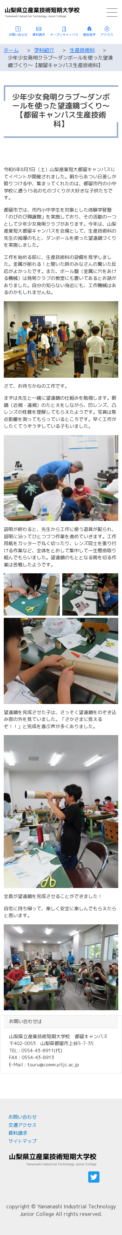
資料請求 (17, 1133)
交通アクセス (22, 1125)
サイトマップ (22, 1141)
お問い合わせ (22, 1117)
